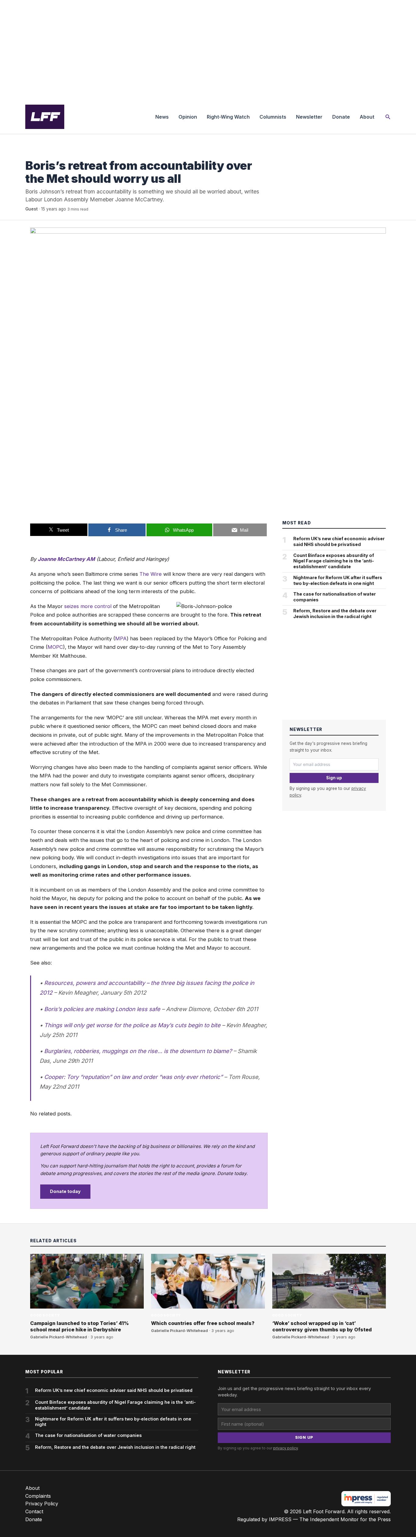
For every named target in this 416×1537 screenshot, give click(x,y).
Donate (341, 117)
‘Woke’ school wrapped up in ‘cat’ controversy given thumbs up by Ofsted (322, 1326)
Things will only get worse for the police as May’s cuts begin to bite (132, 1025)
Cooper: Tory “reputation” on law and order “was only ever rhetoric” (133, 1076)
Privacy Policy (41, 1503)
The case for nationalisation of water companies (334, 596)
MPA (121, 638)
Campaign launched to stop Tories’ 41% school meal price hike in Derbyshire (79, 1326)
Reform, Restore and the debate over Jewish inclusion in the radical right (334, 613)
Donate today (65, 1191)
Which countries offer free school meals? (203, 1323)
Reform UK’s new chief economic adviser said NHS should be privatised (339, 541)
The (144, 574)
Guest (31, 209)
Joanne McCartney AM (66, 559)
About (367, 117)
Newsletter (309, 117)
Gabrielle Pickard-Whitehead (58, 1337)
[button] (388, 117)
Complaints (38, 1496)
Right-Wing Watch (228, 117)
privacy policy (285, 1448)
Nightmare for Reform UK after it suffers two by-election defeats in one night (337, 580)
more (86, 606)
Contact (34, 1511)
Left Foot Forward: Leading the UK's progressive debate (44, 117)
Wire (156, 574)
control (102, 606)
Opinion (187, 117)
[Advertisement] (208, 49)
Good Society (40, 153)
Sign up (334, 777)
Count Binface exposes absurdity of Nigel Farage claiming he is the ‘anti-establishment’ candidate (333, 561)
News (162, 117)
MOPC (55, 647)
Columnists (272, 117)
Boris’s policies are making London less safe (102, 1009)
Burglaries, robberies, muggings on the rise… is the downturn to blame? (138, 1051)
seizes (71, 606)
